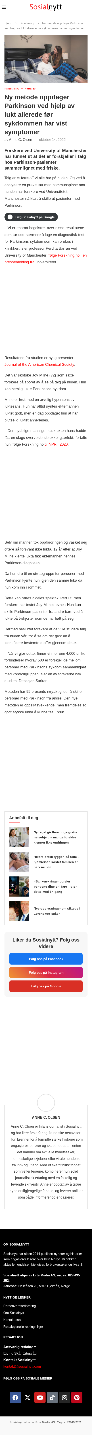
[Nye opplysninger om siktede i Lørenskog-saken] (19, 911)
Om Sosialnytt (16, 1244)
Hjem (7, 23)
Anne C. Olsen (20, 140)
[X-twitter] (27, 1397)
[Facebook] (15, 1397)
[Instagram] (64, 1397)
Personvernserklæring (19, 1305)
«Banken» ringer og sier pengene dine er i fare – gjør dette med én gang (55, 886)
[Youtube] (40, 1397)
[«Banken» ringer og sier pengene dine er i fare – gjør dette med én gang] (19, 886)
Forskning (27, 23)
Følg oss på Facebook (46, 959)
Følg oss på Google (46, 986)
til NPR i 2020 (56, 444)
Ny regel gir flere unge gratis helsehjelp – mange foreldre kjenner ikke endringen (55, 837)
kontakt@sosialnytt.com (22, 1366)
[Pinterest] (76, 1397)
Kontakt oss (12, 1319)
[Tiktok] (52, 1397)
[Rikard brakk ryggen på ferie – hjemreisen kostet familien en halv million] (19, 862)
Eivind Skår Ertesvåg (20, 1353)
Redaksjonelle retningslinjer (23, 1326)
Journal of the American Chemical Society (39, 364)
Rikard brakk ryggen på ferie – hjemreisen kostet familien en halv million (56, 862)
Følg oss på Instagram (46, 972)
